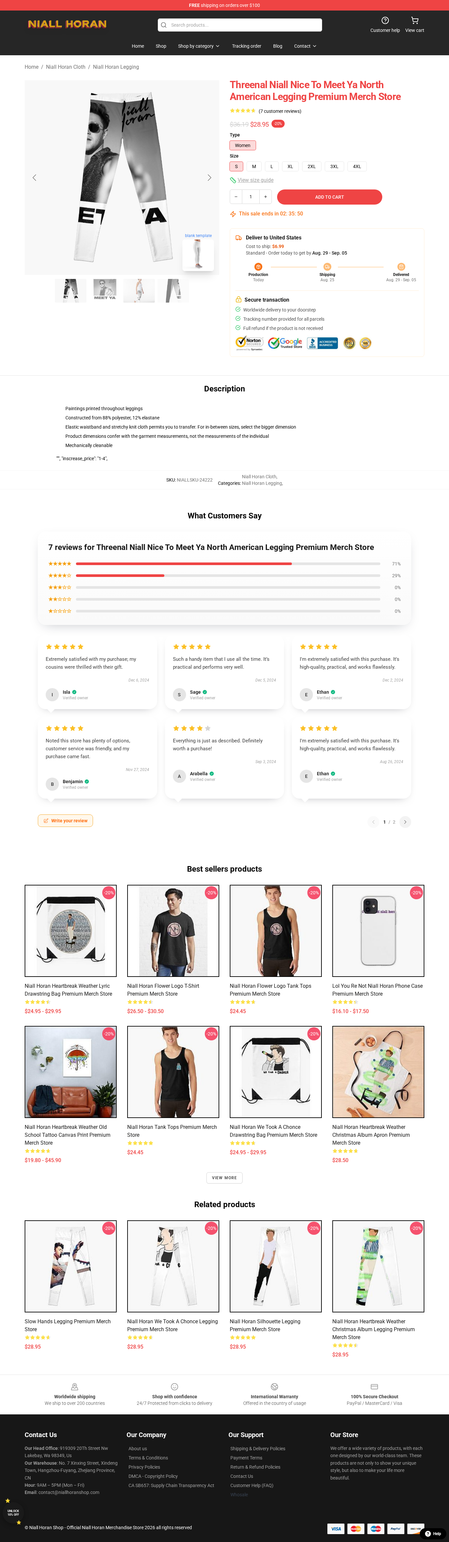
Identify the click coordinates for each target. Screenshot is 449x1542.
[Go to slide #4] (173, 291)
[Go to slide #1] (70, 291)
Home (31, 67)
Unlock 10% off (13, 1512)
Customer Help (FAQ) (251, 1485)
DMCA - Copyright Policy (153, 1476)
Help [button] (437, 1533)
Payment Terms (246, 1457)
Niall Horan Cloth (65, 67)
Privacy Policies (144, 1467)
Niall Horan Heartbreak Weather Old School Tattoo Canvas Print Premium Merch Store (67, 1135)
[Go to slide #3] (139, 291)
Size (234, 156)
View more (224, 1178)
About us (138, 1448)
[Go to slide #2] (105, 291)
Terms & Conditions (148, 1457)
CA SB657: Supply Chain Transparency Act (171, 1485)
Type (235, 134)
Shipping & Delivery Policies (257, 1448)
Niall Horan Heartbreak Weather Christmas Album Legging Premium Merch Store (373, 1329)
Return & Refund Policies (255, 1467)
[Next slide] (209, 178)
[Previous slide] (35, 178)
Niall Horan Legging (116, 67)
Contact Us (241, 1476)
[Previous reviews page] (373, 822)
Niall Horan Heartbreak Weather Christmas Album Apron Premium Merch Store (371, 1135)
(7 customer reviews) (280, 111)
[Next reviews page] (405, 822)
